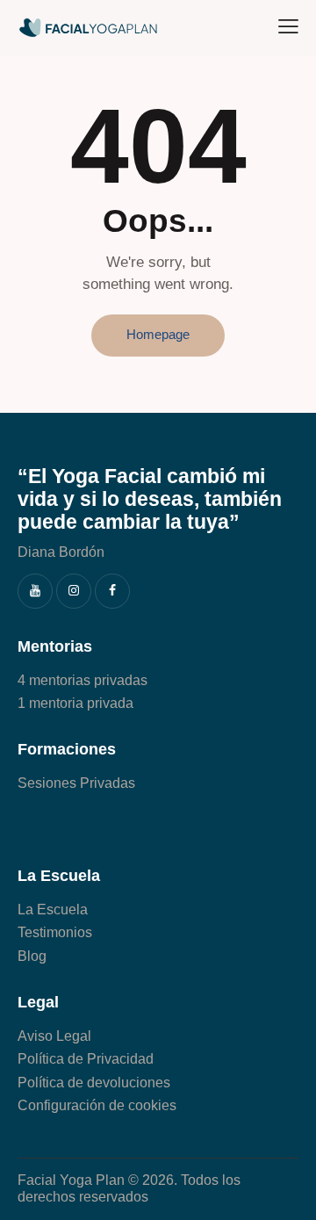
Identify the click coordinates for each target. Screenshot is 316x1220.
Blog (32, 956)
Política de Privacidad (86, 1058)
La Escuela (53, 909)
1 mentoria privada (75, 703)
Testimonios (55, 932)
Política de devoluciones (94, 1082)
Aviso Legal (54, 1036)
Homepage (158, 334)
